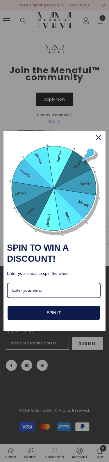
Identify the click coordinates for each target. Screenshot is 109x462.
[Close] (99, 138)
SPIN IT (54, 312)
